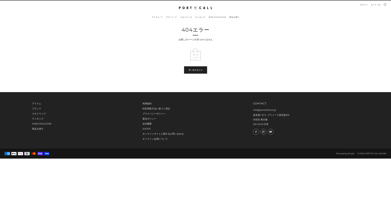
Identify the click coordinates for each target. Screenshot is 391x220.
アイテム (156, 17)
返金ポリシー (149, 118)
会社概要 (147, 123)
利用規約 (147, 103)
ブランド (170, 17)
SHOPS (147, 128)
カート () (376, 5)
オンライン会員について (155, 138)
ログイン (364, 5)
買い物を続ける (196, 70)
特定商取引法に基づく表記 (156, 108)
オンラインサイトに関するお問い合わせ (163, 133)
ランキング (200, 17)
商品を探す (234, 17)
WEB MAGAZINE (217, 17)
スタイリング (186, 17)
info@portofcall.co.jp (264, 109)
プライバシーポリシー (154, 113)
